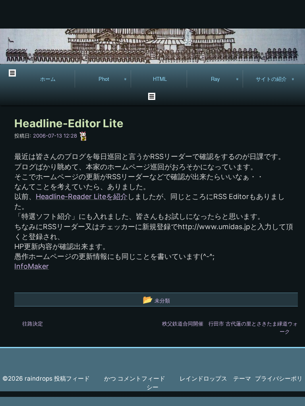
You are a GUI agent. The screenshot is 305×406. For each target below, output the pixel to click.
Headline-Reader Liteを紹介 (81, 196)
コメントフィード (141, 378)
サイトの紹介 (271, 78)
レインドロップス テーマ (215, 378)
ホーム (48, 78)
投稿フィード (72, 378)
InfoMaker (31, 266)
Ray (215, 78)
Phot (103, 78)
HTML (160, 78)
